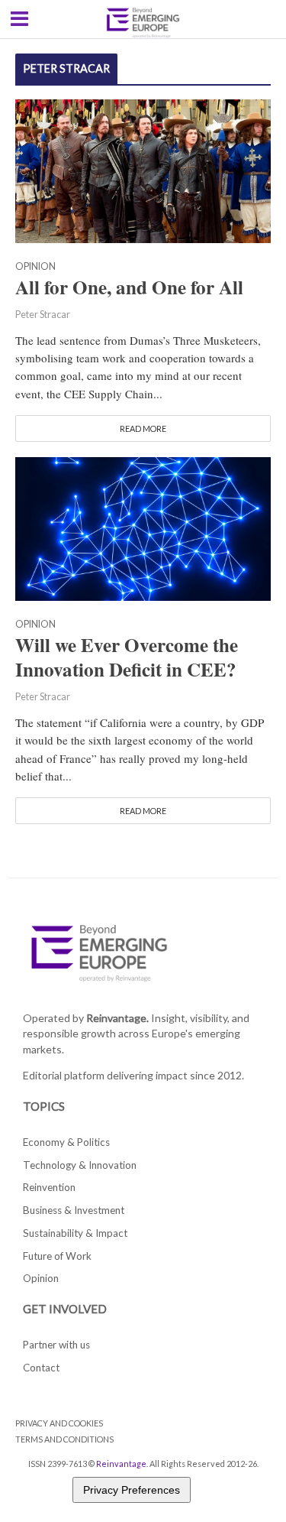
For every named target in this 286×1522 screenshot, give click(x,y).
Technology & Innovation (80, 1165)
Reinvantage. (117, 1017)
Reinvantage (121, 1463)
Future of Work (57, 1256)
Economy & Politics (66, 1142)
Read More (143, 428)
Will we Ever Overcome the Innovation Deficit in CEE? (126, 657)
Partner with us (56, 1345)
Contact (41, 1367)
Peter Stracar (42, 314)
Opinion (35, 267)
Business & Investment (73, 1210)
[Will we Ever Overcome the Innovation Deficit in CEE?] (143, 527)
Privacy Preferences (131, 1490)
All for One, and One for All (129, 287)
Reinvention (49, 1187)
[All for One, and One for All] (143, 169)
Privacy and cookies (59, 1423)
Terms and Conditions (64, 1439)
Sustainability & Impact (75, 1233)
